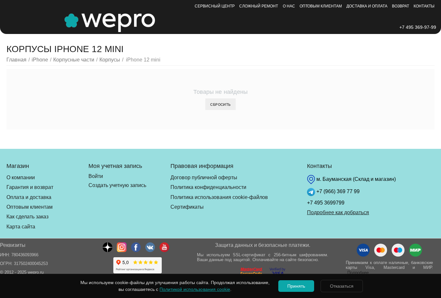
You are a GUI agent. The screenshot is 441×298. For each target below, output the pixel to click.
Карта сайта (20, 226)
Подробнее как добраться (338, 212)
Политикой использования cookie (194, 289)
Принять (296, 286)
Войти (95, 176)
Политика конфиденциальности (208, 187)
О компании (20, 177)
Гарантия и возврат (29, 187)
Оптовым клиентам (321, 6)
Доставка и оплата (366, 6)
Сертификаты (187, 207)
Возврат (400, 6)
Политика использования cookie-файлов (219, 197)
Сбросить (220, 104)
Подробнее (358, 272)
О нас (289, 6)
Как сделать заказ (27, 216)
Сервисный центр (215, 6)
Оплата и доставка (28, 197)
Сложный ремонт (258, 6)
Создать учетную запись (117, 185)
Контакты (424, 6)
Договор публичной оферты (203, 177)
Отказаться (342, 286)
